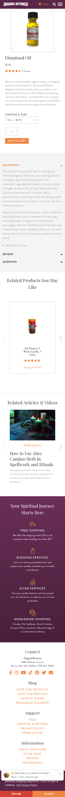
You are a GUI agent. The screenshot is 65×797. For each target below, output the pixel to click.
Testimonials (32, 763)
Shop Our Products (32, 689)
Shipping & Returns (32, 724)
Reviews (32, 758)
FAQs (32, 719)
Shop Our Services (32, 694)
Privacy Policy (32, 728)
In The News (32, 754)
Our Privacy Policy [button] (27, 785)
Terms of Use (32, 733)
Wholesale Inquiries (32, 703)
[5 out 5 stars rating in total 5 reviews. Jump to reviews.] (32, 360)
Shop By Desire (32, 698)
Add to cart (17, 141)
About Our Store (32, 749)
